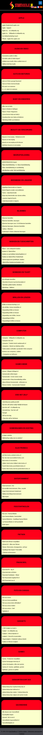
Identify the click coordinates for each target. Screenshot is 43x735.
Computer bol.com (7, 341)
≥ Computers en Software (9, 354)
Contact (22, 734)
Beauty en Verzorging (8, 140)
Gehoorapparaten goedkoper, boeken (13, 259)
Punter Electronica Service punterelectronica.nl (16, 469)
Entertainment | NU (8, 486)
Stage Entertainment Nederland (11, 491)
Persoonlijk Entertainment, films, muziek (14, 488)
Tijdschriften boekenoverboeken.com (13, 262)
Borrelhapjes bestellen (8, 279)
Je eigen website (7, 435)
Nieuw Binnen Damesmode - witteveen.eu (14, 382)
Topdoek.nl (5, 611)
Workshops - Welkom (8, 287)
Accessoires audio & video (9, 56)
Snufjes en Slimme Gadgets (10, 642)
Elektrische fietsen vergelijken (11, 541)
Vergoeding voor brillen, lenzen (11, 315)
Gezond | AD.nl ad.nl (8, 717)
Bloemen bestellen (7, 218)
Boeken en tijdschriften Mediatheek (12, 257)
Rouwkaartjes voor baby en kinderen (12, 117)
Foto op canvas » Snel (8, 608)
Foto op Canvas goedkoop (9, 600)
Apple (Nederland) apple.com (10, 25)
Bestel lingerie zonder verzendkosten (13, 190)
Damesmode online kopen (9, 374)
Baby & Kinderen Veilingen (10, 109)
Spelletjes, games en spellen (10, 670)
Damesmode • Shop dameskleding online (14, 379)
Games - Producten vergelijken (11, 659)
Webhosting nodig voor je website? (12, 438)
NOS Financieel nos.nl (8, 580)
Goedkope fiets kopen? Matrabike (12, 550)
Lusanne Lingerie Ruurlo (9, 198)
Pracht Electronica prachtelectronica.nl (13, 466)
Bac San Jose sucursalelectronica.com (13, 458)
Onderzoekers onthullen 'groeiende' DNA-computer (17, 349)
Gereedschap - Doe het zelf (10, 410)
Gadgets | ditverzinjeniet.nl (10, 633)
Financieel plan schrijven (9, 572)
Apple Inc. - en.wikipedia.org (10, 30)
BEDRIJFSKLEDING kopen (9, 162)
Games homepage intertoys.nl (11, 661)
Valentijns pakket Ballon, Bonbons (12, 285)
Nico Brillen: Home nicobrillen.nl (11, 307)
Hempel (4, 413)
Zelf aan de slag (6, 415)
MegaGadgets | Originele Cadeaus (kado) (14, 639)
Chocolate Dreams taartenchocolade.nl (13, 282)
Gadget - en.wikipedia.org (9, 631)
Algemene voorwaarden (35, 731)
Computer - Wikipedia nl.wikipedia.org (13, 338)
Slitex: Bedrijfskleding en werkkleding (13, 167)
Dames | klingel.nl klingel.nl (10, 371)
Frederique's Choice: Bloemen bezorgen (13, 231)
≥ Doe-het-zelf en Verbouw (10, 418)
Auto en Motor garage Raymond (11, 81)
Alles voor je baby (7, 106)
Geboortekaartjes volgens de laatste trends (14, 695)
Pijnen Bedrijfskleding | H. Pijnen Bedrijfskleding (16, 165)
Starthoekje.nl (13, 731)
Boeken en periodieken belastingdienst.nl (14, 254)
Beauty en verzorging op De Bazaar (12, 142)
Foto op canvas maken (8, 606)
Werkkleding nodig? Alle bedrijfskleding (13, 170)
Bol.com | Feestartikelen (9, 514)
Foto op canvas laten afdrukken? (11, 603)
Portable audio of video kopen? (11, 58)
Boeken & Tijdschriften (8, 251)
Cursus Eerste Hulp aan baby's (11, 114)
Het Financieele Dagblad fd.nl (10, 578)
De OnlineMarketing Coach (10, 36)
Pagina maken (23, 731)
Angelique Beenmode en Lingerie (12, 187)
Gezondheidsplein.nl (8, 723)
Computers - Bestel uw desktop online (13, 346)
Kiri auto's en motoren (8, 86)
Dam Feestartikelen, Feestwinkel (11, 516)
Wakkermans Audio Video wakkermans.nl (14, 61)
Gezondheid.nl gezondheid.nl (10, 720)
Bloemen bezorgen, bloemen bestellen (13, 226)
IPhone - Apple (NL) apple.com (11, 39)
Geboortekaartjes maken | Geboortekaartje (15, 692)
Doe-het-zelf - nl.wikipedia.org (11, 407)
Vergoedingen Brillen (8, 318)
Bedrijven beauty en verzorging (11, 145)
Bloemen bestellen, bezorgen (10, 221)
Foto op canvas (6, 597)
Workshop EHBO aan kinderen (11, 120)
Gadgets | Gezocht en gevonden (11, 636)
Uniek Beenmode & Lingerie (10, 201)
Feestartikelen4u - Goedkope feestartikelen (14, 519)
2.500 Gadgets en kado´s (9, 628)
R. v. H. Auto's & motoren (9, 89)
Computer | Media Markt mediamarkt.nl (14, 343)
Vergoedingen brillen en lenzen (11, 321)
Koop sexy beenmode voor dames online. (14, 195)
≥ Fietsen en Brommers (9, 552)
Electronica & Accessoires (9, 460)
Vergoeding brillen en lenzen (10, 310)
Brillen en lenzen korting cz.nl (10, 304)
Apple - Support (6, 28)
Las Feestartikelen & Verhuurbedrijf (12, 522)
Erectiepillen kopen (7, 715)
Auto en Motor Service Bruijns (11, 84)
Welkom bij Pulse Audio (9, 64)
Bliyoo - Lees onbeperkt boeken (11, 249)
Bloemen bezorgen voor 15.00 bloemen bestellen (16, 223)
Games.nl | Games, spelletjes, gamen (13, 667)
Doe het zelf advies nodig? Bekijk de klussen (14, 405)
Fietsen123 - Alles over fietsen (11, 544)
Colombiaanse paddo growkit (10, 402)
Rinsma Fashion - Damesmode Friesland (13, 385)
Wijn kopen (5, 496)
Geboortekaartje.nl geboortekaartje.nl (13, 687)
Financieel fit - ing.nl (8, 569)
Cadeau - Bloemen (7, 229)
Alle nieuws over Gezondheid (10, 712)
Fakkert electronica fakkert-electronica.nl (14, 463)
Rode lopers (5, 524)
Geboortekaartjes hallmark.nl (10, 689)
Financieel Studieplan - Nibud (10, 575)
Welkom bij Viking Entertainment (11, 494)
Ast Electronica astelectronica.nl (11, 455)
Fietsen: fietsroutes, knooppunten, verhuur (14, 547)
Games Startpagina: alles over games (13, 664)
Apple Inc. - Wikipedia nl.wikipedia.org (13, 33)
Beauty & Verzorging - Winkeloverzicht (13, 137)
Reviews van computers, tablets (11, 351)
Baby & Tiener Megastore (9, 112)
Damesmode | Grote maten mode (12, 377)
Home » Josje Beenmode (9, 193)
